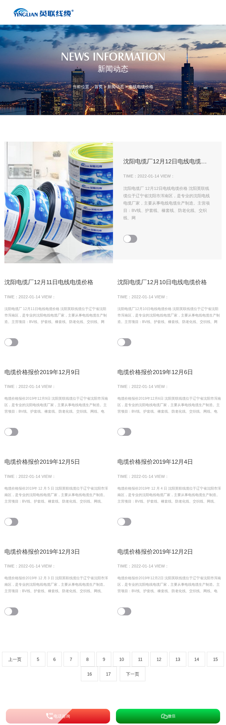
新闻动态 (115, 86)
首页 (98, 86)
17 (108, 674)
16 (89, 674)
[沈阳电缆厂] (45, 12)
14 (196, 659)
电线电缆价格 (141, 86)
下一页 (132, 674)
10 (121, 659)
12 (159, 659)
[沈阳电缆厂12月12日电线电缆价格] (58, 202)
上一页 (14, 659)
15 (215, 659)
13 (177, 659)
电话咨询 (62, 716)
